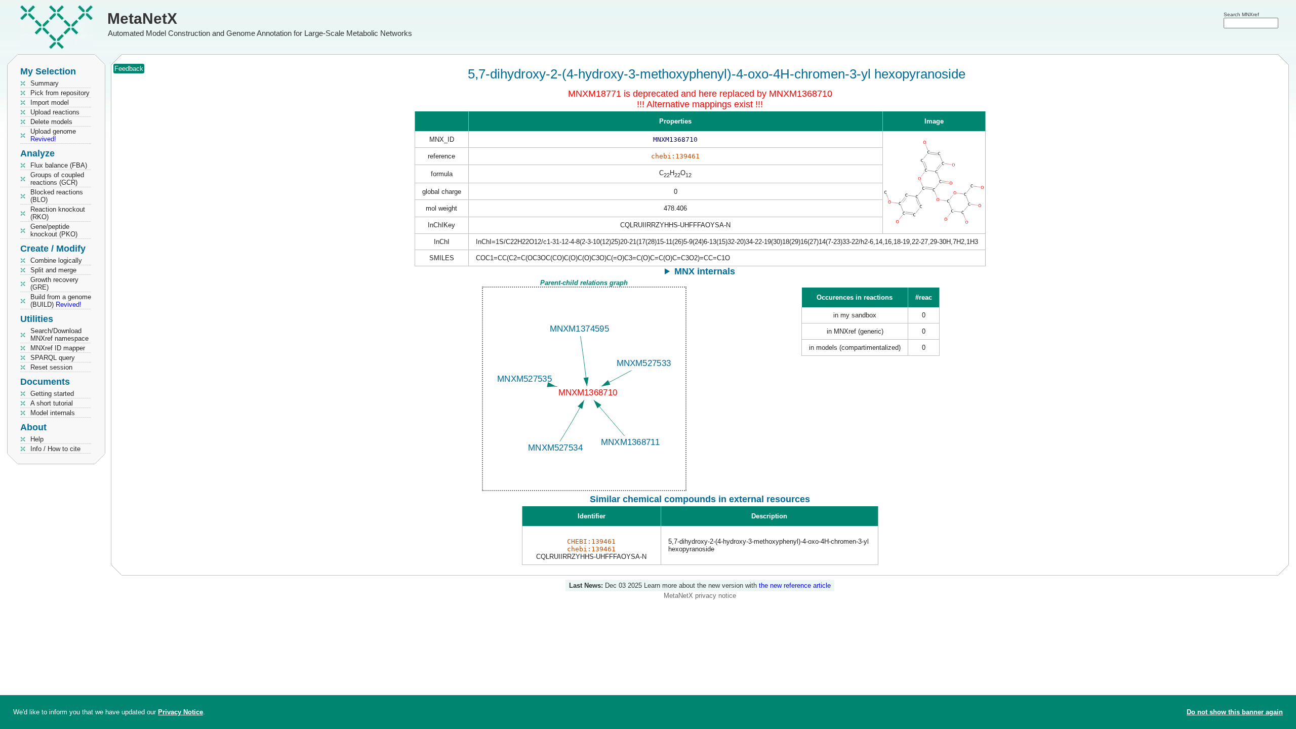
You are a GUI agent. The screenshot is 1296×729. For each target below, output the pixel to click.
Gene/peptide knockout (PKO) (53, 230)
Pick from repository (60, 93)
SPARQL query (52, 357)
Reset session (51, 367)
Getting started (52, 393)
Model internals (52, 413)
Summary (44, 83)
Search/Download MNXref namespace (59, 334)
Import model (49, 102)
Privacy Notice (180, 712)
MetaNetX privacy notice (700, 595)
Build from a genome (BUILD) (60, 300)
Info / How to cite (55, 449)
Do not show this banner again (1235, 712)
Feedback (128, 68)
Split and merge (53, 270)
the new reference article (795, 585)
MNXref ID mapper (57, 348)
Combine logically (56, 260)
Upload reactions (54, 112)
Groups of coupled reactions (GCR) (57, 178)
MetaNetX (142, 18)
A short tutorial (51, 403)
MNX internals (704, 271)
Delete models (51, 122)
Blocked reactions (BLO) (56, 196)
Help (37, 439)
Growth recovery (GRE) (54, 283)
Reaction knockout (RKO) (57, 213)
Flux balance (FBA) (58, 165)
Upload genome (53, 135)
